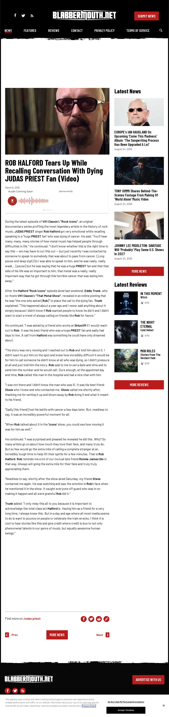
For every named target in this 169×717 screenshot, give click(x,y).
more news (139, 271)
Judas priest (32, 618)
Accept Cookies (126, 710)
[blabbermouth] (84, 19)
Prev (15, 635)
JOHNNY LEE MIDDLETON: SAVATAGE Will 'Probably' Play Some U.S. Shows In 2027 (139, 249)
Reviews (53, 30)
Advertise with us (148, 679)
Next (99, 635)
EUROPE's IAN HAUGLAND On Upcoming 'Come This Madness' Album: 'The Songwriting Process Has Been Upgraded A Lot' (136, 138)
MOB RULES (147, 351)
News (8, 30)
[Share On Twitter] (91, 619)
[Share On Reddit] (99, 619)
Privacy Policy (104, 30)
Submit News (146, 16)
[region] (84, 706)
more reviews (139, 384)
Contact (77, 30)
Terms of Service (138, 30)
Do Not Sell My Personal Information (126, 702)
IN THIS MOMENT (151, 293)
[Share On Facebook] (84, 619)
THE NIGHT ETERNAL (147, 324)
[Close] (163, 705)
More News (57, 635)
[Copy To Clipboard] (106, 619)
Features (30, 30)
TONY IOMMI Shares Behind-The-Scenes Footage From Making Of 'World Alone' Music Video (136, 195)
